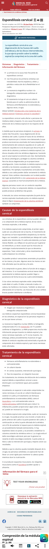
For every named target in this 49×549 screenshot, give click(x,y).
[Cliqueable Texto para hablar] (12, 545)
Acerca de (11, 512)
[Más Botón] (45, 545)
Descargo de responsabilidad (29, 512)
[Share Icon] (20, 546)
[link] (2, 9)
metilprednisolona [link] (9, 404)
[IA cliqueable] (44, 538)
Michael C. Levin (16, 29)
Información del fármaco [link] (13, 67)
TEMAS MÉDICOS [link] (15, 10)
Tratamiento (33, 64)
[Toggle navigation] (3, 2)
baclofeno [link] (22, 465)
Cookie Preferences (24, 516)
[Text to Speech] (38, 19)
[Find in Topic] (35, 19)
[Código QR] (41, 19)
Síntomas (6, 64)
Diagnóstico (19, 64)
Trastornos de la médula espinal (15, 12)
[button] (47, 8)
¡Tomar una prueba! (37, 487)
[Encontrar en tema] (4, 546)
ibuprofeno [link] (6, 401)
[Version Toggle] (29, 545)
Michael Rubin (28, 24)
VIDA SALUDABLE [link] (34, 10)
